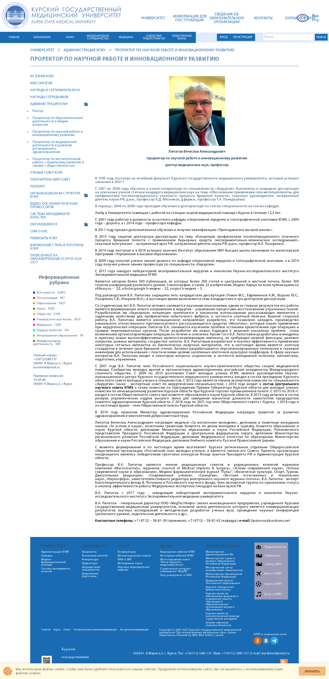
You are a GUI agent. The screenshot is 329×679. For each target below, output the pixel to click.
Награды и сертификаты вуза (55, 90)
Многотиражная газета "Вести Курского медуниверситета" (175, 562)
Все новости (51, 292)
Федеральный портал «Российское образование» (223, 582)
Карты (57, 630)
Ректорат (37, 186)
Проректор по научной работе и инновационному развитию (175, 50)
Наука (46, 308)
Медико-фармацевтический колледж (53, 562)
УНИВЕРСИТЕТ (42, 50)
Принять (312, 671)
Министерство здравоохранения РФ (219, 553)
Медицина (49, 325)
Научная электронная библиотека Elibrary (220, 588)
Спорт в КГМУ (273, 583)
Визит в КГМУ (273, 573)
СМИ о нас (39, 231)
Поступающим (51, 298)
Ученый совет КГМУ (46, 173)
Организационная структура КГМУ (55, 195)
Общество (48, 314)
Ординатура (90, 563)
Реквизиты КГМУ (43, 238)
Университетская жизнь (59, 319)
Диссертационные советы (134, 555)
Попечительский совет (50, 179)
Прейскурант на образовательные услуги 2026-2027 (56, 259)
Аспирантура (90, 559)
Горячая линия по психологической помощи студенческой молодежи (222, 616)
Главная (46, 630)
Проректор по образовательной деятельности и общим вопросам (57, 121)
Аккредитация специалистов (91, 568)
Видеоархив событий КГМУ (177, 552)
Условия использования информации (95, 630)
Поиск (67, 630)
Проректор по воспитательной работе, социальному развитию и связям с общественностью (58, 162)
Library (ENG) (273, 564)
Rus (315, 16)
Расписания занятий (95, 555)
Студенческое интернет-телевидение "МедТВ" (176, 570)
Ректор (37, 111)
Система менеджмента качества (50, 216)
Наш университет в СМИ (176, 575)
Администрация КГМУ (85, 50)
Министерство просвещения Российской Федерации (224, 575)
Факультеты (89, 552)
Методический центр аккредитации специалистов (224, 569)
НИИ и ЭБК (125, 559)
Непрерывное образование (60, 335)
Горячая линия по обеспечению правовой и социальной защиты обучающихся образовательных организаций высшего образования (222, 601)
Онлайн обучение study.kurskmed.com (218, 624)
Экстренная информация (134, 630)
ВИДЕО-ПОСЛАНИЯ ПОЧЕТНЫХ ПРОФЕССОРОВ (54, 205)
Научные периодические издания (134, 568)
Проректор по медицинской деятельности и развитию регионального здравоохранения (54, 147)
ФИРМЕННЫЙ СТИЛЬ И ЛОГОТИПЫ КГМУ (56, 247)
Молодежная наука (130, 563)
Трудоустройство (53, 330)
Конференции (127, 552)
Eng (315, 20)
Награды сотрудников (49, 97)
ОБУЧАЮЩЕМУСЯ (43, 224)
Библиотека (272, 555)
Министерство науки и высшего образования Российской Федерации (221, 561)
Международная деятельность (47, 343)
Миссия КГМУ (41, 83)
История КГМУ (42, 76)
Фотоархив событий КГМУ (177, 555)
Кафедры (47, 555)
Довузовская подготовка (90, 575)
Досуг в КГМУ (273, 594)
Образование (51, 303)
